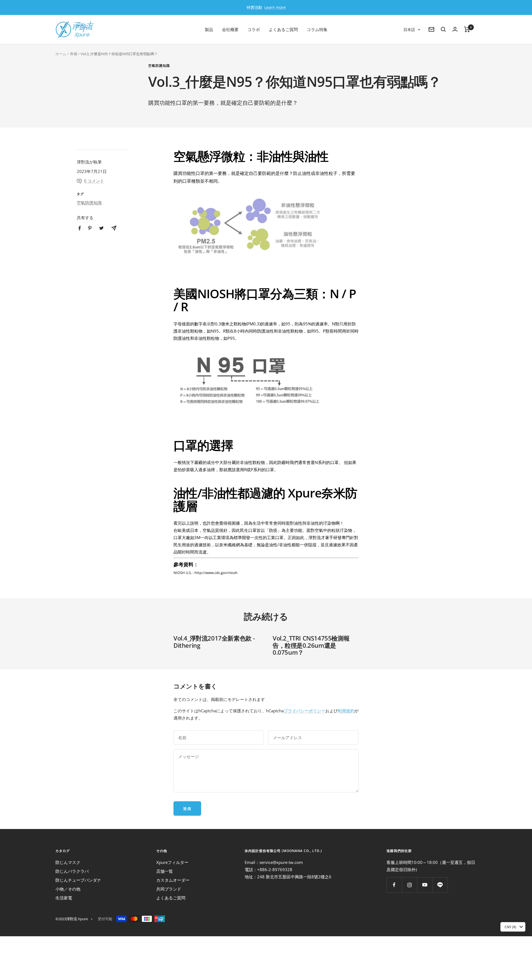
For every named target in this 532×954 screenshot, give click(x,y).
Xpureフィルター (172, 862)
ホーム (60, 53)
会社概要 (230, 29)
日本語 (409, 29)
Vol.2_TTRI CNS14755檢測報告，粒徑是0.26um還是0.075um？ (311, 645)
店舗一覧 (164, 871)
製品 (209, 29)
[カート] (467, 29)
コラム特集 (317, 29)
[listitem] (79, 228)
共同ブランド (168, 889)
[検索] (443, 29)
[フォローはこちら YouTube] (424, 884)
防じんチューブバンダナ (78, 880)
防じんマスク (67, 862)
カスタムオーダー (173, 880)
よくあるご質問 (283, 29)
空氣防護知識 (159, 66)
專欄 (73, 53)
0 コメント (94, 180)
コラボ (253, 29)
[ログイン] (454, 29)
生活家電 (63, 898)
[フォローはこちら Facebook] (394, 884)
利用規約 (346, 710)
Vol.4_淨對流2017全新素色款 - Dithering (214, 641)
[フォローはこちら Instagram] (409, 884)
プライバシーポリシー (304, 710)
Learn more (275, 7)
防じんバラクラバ (72, 871)
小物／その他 (67, 889)
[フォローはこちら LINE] (439, 884)
